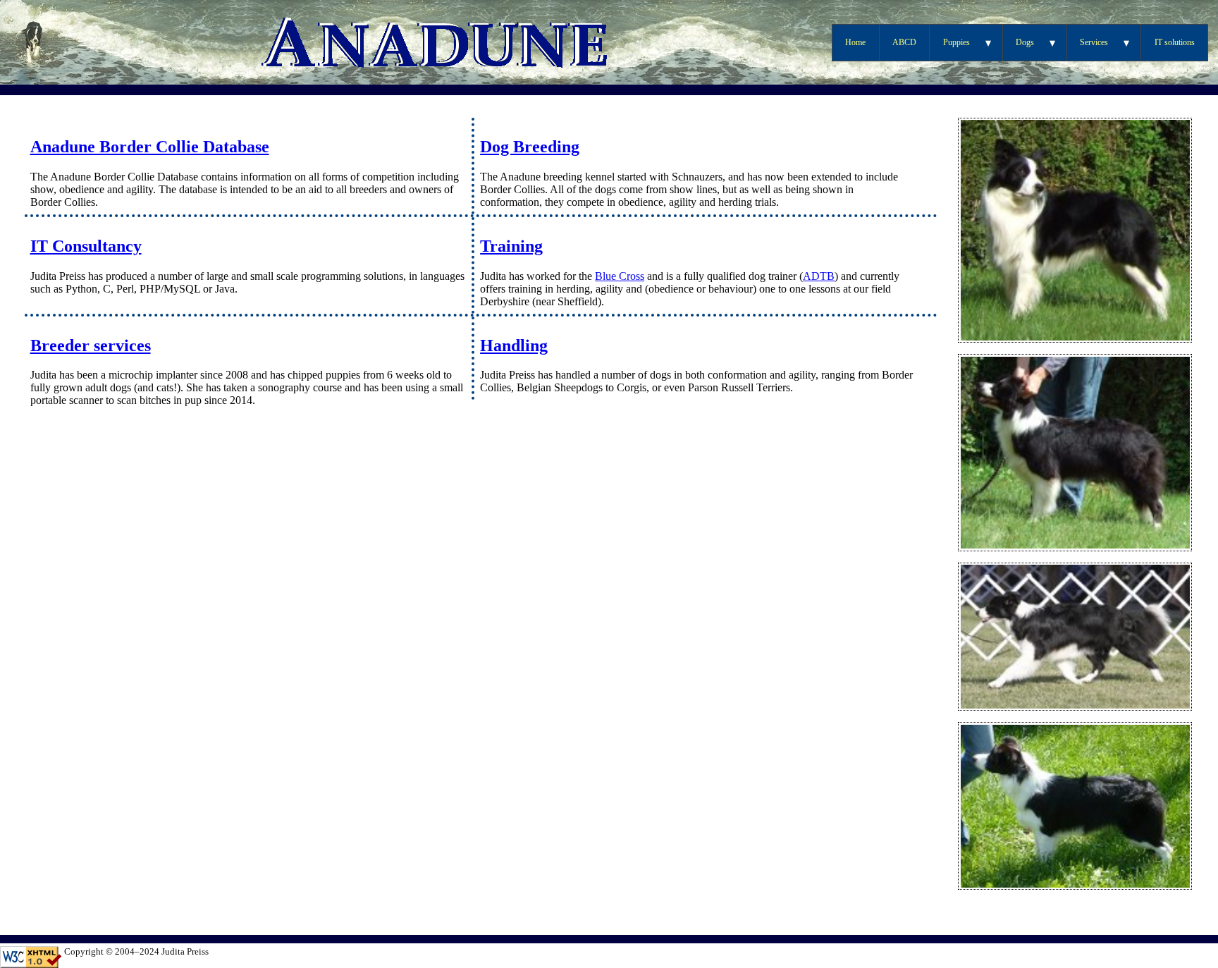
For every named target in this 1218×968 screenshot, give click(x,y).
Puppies (956, 42)
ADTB (819, 276)
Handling (514, 345)
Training (511, 246)
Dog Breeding (529, 146)
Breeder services (90, 345)
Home (855, 42)
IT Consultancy (86, 246)
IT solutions (1175, 42)
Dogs (1025, 42)
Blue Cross (619, 276)
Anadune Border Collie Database (149, 146)
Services (1094, 42)
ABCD (904, 42)
